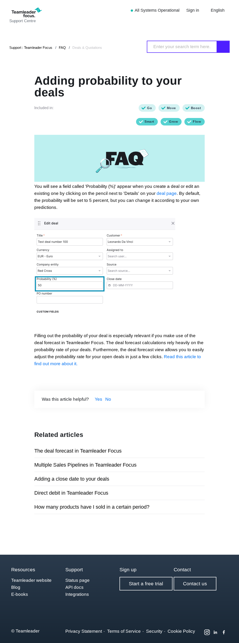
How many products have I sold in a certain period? (91, 507)
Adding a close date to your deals (71, 479)
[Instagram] (207, 632)
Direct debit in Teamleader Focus (71, 493)
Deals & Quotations (87, 48)
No (108, 399)
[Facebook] (224, 632)
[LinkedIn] (215, 632)
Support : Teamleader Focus (30, 48)
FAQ (62, 48)
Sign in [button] (193, 10)
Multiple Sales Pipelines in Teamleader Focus (85, 465)
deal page (167, 193)
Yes (98, 399)
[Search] (223, 47)
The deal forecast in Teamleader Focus (78, 451)
